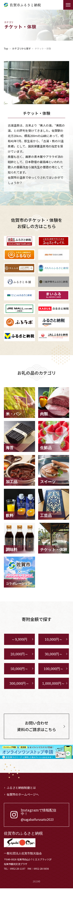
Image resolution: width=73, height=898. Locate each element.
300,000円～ (19, 683)
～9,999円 (19, 639)
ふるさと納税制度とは (21, 788)
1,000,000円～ (53, 683)
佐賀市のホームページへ (23, 794)
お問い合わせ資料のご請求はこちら (36, 726)
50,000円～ (19, 668)
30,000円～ (53, 654)
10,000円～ (53, 639)
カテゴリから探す (21, 48)
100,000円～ (53, 668)
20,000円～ (19, 654)
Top (6, 48)
